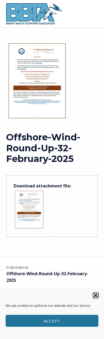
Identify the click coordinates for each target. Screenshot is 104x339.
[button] (95, 295)
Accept (52, 321)
